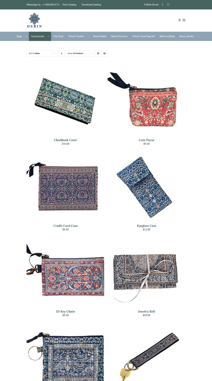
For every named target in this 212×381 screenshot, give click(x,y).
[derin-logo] (34, 13)
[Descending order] (62, 53)
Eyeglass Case (146, 226)
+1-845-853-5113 (51, 4)
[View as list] (104, 53)
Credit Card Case (65, 226)
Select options (58, 101)
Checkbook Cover (65, 140)
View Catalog (69, 4)
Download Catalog (91, 4)
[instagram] (168, 4)
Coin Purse (146, 140)
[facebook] (162, 4)
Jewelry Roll (146, 311)
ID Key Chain (65, 311)
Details (76, 101)
